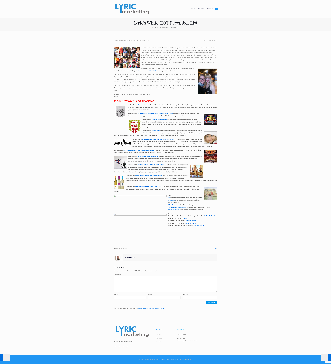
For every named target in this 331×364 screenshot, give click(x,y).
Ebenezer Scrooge (143, 105)
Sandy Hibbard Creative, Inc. (170, 359)
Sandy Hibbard (128, 40)
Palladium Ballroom (191, 223)
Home (154, 27)
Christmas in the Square (159, 119)
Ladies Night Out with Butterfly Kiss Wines (148, 176)
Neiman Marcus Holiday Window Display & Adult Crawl (159, 139)
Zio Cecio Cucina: (173, 210)
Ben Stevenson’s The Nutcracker (147, 156)
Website (185, 294)
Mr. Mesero (171, 200)
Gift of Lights (156, 130)
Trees (185, 218)
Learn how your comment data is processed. (151, 308)
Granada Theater (191, 220)
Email (150, 294)
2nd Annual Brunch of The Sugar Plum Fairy (150, 165)
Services (159, 342)
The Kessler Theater (210, 216)
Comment (117, 274)
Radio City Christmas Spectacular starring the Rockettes (155, 113)
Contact (158, 334)
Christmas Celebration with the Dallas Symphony (138, 150)
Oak (169, 197)
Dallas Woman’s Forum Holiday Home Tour (148, 186)
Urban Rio (171, 205)
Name (116, 294)
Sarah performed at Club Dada (147, 71)
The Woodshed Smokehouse (177, 207)
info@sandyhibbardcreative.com (187, 341)
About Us (159, 338)
